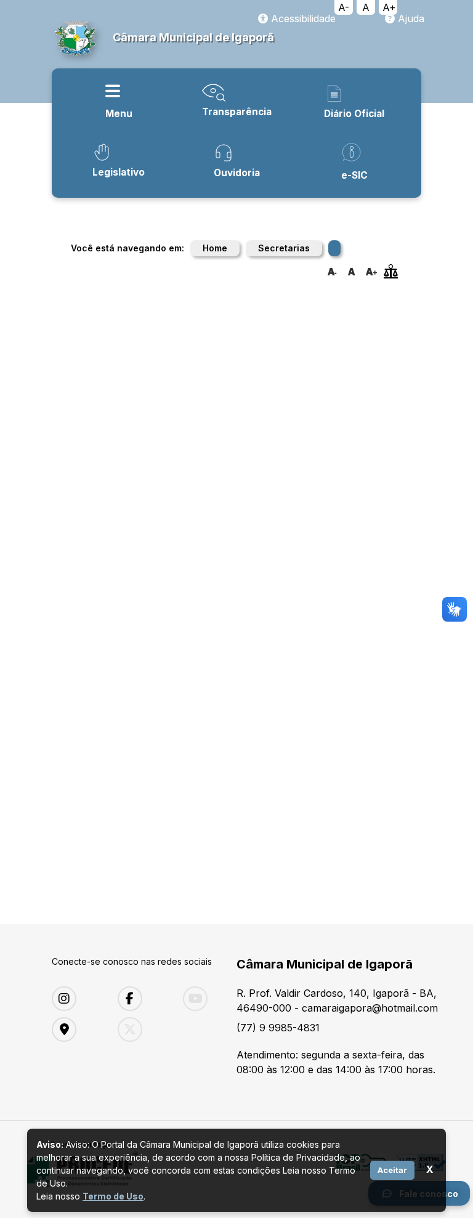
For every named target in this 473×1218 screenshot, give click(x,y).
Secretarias (284, 248)
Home (215, 248)
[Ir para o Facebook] (141, 998)
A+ (389, 7)
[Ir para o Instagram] (75, 998)
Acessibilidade (302, 18)
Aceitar (392, 1170)
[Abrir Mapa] (75, 1029)
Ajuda (409, 18)
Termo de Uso (113, 1196)
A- (343, 7)
